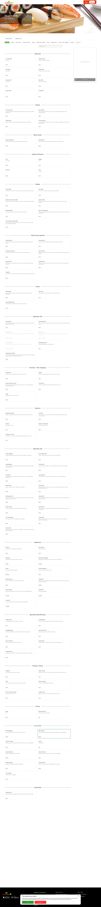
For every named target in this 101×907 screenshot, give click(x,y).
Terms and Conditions (81, 894)
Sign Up (92, 2)
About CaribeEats (81, 896)
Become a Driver (59, 892)
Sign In (86, 2)
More (78, 42)
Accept (28, 902)
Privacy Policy (80, 892)
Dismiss (40, 902)
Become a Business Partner (61, 894)
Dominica (36, 905)
